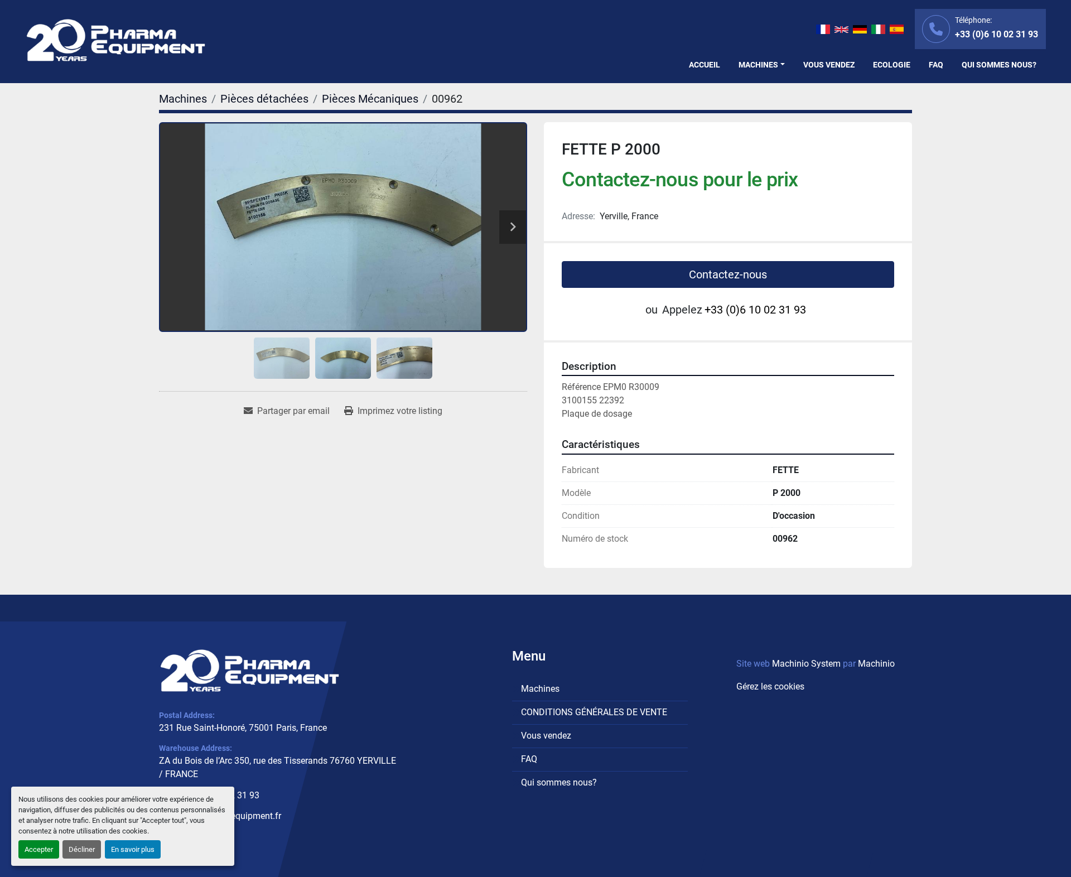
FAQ (936, 64)
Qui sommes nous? (999, 64)
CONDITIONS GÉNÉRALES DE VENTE (594, 712)
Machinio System (806, 663)
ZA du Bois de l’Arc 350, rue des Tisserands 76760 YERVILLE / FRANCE (277, 767)
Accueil (704, 64)
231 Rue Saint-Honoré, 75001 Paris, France (243, 727)
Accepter (39, 849)
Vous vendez (829, 64)
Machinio (876, 663)
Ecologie (891, 64)
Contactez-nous (728, 274)
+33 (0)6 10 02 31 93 (996, 34)
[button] (762, 65)
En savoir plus (133, 849)
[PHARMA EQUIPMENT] (249, 670)
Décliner (82, 849)
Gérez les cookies (770, 686)
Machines (758, 64)
